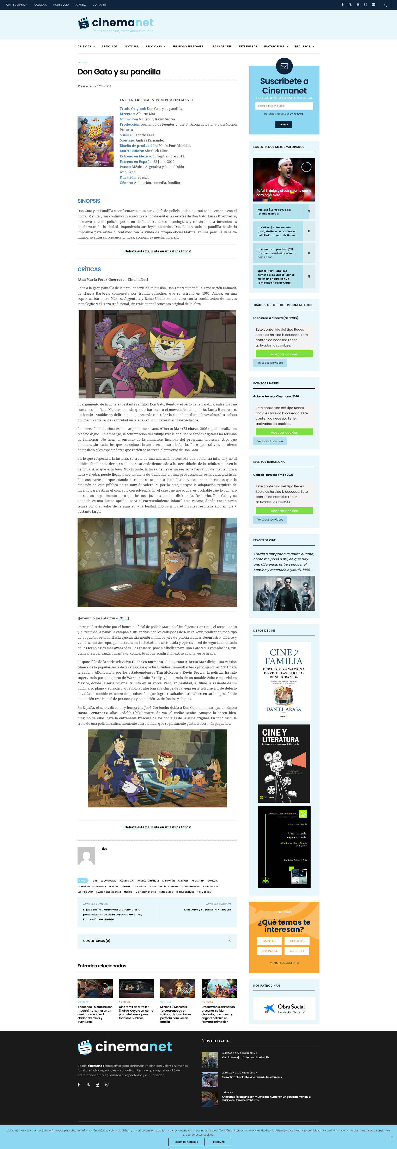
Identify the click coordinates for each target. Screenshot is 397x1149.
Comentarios (96, 941)
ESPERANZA (269, 951)
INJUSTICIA (297, 951)
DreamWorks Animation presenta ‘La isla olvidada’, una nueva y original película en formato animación (218, 1014)
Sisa (104, 849)
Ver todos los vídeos (270, 363)
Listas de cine (220, 46)
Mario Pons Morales (108, 892)
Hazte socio (61, 4)
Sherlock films (185, 892)
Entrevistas (247, 46)
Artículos (110, 46)
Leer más (219, 1142)
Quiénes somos (15, 4)
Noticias (132, 46)
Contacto (99, 4)
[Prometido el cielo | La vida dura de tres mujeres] (210, 1079)
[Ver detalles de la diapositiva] (284, 1009)
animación (168, 880)
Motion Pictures (146, 892)
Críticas (84, 46)
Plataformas (274, 46)
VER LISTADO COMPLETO (284, 963)
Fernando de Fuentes (134, 886)
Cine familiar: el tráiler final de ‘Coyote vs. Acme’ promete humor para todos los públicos (136, 1012)
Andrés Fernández (148, 880)
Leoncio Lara (85, 892)
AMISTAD (269, 941)
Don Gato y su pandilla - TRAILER (207, 910)
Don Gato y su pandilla (92, 886)
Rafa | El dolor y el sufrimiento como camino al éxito (283, 192)
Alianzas (80, 4)
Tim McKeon (204, 892)
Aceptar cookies (284, 354)
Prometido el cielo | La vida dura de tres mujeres (252, 1077)
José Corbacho (190, 886)
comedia (212, 880)
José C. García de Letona (163, 886)
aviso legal (296, 113)
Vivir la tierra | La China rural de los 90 (245, 1057)
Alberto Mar (127, 880)
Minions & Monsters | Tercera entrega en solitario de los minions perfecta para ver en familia (175, 1014)
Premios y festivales (187, 46)
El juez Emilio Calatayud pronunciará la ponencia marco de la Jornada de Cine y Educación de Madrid (112, 914)
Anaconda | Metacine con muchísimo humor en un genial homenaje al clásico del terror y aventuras (95, 1014)
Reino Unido (166, 892)
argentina (198, 880)
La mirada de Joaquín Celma (239, 1053)
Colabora (40, 4)
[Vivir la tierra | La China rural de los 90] (210, 1060)
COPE (123, 618)
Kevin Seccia (210, 886)
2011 (95, 880)
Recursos (302, 46)
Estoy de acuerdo (186, 1142)
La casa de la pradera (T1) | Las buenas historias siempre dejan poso (276, 253)
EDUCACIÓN (297, 941)
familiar (113, 886)
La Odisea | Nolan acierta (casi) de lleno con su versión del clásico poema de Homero (277, 231)
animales (183, 880)
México (128, 892)
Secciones (154, 46)
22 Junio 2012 (108, 880)
